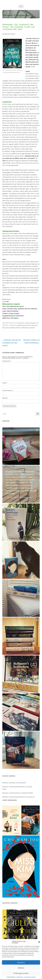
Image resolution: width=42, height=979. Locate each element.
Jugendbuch (25, 327)
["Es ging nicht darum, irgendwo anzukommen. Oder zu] (21, 484)
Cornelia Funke (21, 325)
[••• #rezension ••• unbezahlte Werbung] (21, 522)
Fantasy (28, 325)
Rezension (33, 323)
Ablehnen (21, 968)
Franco (7, 327)
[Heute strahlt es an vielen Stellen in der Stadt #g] (21, 674)
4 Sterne (27, 323)
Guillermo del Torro (15, 327)
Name (4, 383)
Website (5, 398)
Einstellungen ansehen (21, 973)
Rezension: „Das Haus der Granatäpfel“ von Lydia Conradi (11, 342)
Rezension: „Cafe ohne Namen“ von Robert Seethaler (17, 793)
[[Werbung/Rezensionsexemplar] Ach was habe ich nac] (21, 560)
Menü (21, 6)
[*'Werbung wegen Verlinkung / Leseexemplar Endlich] (21, 446)
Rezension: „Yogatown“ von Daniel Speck (14, 782)
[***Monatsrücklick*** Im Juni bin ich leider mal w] (21, 598)
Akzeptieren (21, 962)
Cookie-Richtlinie (11, 977)
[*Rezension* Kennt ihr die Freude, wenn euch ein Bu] (21, 750)
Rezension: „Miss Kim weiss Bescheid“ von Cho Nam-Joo (18, 797)
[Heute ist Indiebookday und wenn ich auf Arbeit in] (21, 712)
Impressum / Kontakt (30, 977)
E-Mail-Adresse (7, 390)
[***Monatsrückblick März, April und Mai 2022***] (21, 636)
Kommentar (6, 361)
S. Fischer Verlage (13, 313)
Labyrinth (32, 327)
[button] (39, 942)
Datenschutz (20, 977)
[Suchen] (37, 414)
